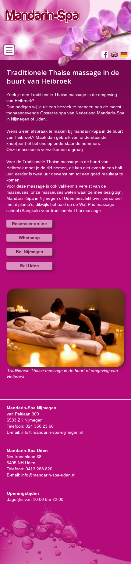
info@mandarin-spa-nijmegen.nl (52, 432)
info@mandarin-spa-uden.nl (48, 474)
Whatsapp (29, 237)
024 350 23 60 (40, 426)
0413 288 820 (39, 468)
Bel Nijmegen (29, 251)
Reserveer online (29, 223)
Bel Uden (29, 265)
